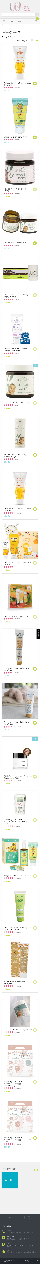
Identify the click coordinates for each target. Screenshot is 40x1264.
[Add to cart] (35, 83)
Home (4, 25)
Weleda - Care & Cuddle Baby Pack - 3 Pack (17, 563)
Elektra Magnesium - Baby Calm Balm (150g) (16, 723)
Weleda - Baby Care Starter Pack (17, 616)
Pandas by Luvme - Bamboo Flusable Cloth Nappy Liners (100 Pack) (17, 822)
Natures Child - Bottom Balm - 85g (17, 402)
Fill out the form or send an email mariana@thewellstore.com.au (18, 1239)
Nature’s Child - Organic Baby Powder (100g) (15, 455)
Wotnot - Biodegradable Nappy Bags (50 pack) (16, 296)
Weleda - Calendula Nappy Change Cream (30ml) (17, 509)
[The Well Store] (20, 7)
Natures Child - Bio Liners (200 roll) (18, 1029)
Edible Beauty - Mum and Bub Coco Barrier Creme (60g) (18, 777)
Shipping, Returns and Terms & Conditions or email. (22, 1246)
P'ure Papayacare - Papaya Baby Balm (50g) (16, 982)
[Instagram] (28, 1217)
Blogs (9, 1250)
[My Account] (12, 21)
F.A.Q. (9, 1243)
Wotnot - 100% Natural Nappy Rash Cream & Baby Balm (17, 928)
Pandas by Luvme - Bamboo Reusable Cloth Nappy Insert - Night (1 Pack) (15, 1083)
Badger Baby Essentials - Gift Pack (17, 876)
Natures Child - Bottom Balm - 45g (17, 243)
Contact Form (12, 1236)
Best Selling (21, 41)
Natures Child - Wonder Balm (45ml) (15, 190)
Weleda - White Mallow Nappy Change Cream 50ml (16, 349)
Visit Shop (20, 1175)
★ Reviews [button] (38, 633)
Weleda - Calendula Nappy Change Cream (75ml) (17, 84)
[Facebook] (24, 1217)
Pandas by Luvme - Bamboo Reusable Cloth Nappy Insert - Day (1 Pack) (17, 1139)
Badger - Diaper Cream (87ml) (15, 137)
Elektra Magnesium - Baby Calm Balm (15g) (16, 669)
